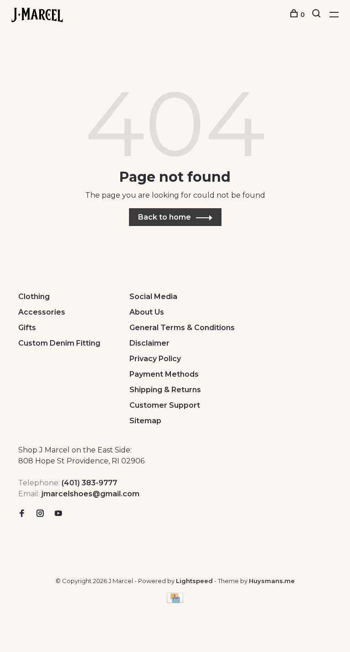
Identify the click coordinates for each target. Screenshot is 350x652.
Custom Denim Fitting (59, 343)
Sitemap (145, 420)
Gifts (27, 327)
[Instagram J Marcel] (40, 514)
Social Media (153, 296)
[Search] (317, 15)
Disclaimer (149, 343)
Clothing (34, 296)
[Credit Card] (175, 600)
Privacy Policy (155, 358)
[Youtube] (58, 514)
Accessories (41, 312)
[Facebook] (22, 514)
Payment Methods (164, 374)
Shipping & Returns (165, 389)
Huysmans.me (272, 580)
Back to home (164, 217)
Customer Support (164, 405)
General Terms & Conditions (182, 327)
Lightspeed (194, 580)
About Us (146, 312)
